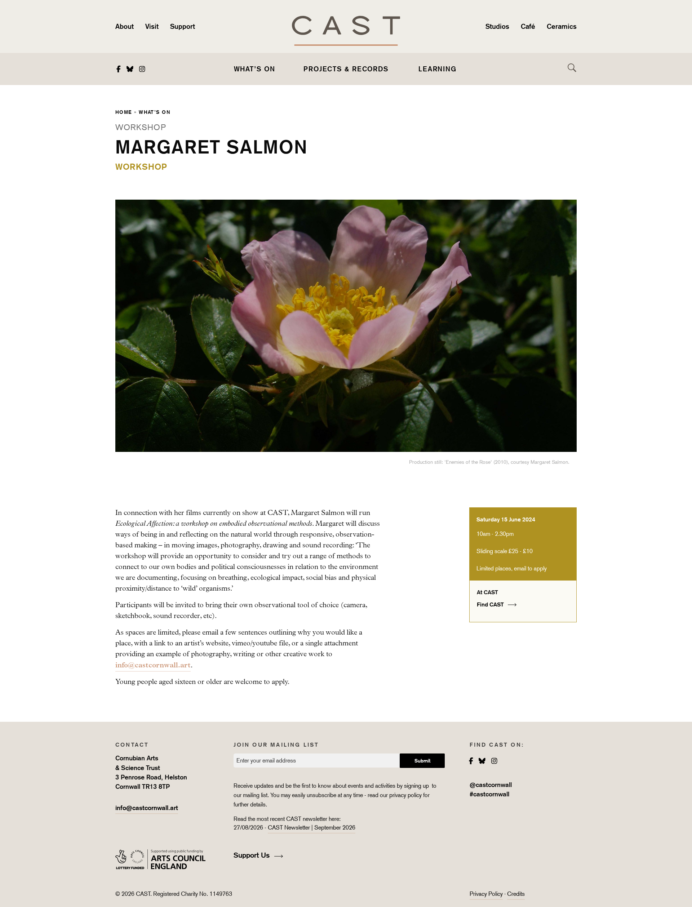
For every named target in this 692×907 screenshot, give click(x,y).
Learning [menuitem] (437, 69)
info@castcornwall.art (153, 665)
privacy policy (405, 795)
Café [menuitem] (528, 26)
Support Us (253, 855)
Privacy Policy (486, 893)
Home (123, 112)
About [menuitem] (124, 26)
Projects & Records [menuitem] (346, 69)
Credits (516, 893)
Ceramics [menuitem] (562, 26)
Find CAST (491, 604)
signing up (417, 785)
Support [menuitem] (182, 26)
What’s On (154, 112)
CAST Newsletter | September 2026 (311, 827)
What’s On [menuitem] (254, 69)
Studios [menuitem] (497, 26)
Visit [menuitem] (152, 26)
